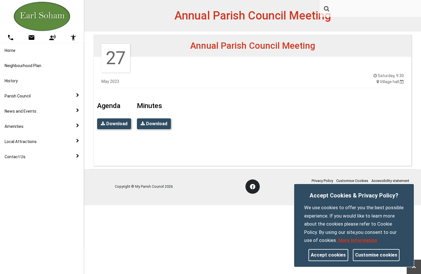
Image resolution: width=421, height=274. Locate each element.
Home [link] (10, 50)
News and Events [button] (20, 111)
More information (357, 240)
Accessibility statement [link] (390, 181)
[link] (326, 8)
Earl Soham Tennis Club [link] (38, 171)
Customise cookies (376, 255)
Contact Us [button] (15, 156)
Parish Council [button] (18, 96)
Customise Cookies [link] (352, 181)
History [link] (11, 81)
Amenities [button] (14, 126)
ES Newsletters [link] (30, 174)
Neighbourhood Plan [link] (23, 65)
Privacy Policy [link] (322, 181)
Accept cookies (328, 255)
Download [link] (116, 123)
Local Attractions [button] (21, 141)
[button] (327, 9)
